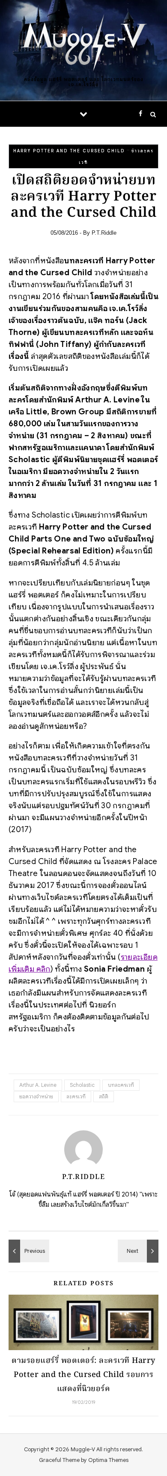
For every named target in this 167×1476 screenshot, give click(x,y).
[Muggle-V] (83, 44)
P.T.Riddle (104, 233)
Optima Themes (108, 1460)
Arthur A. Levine (38, 1085)
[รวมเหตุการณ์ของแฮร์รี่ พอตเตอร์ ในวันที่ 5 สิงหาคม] (139, 1251)
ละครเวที (76, 1096)
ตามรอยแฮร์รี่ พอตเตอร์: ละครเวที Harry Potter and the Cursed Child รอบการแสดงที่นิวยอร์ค (83, 1375)
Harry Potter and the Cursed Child (69, 151)
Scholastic (82, 1085)
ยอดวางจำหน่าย (36, 1096)
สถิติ (103, 1096)
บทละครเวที (121, 1085)
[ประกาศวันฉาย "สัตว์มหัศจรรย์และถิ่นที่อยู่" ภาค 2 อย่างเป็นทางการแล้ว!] (28, 1251)
